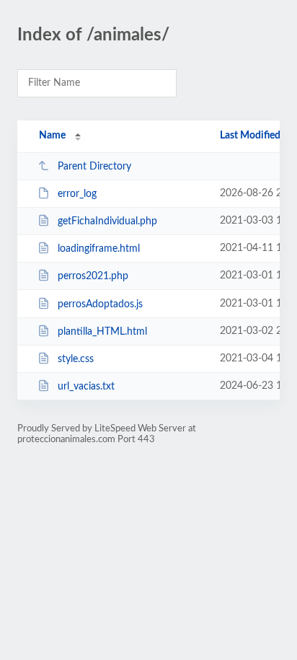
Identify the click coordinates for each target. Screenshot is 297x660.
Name (52, 136)
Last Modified (250, 136)
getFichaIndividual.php (107, 221)
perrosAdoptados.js (100, 304)
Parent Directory (94, 167)
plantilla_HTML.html (102, 332)
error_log (77, 194)
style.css (76, 359)
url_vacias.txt (86, 387)
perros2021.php (93, 276)
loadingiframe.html (99, 249)
